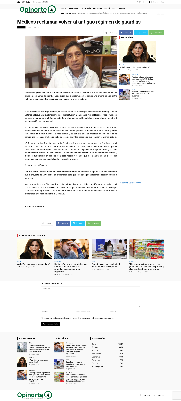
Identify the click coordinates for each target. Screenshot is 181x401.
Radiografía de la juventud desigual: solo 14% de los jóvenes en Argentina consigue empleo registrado (143, 80)
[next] (162, 13)
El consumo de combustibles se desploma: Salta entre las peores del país (104, 13)
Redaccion (122, 70)
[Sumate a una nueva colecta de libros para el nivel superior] (124, 94)
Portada (121, 64)
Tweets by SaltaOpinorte (130, 183)
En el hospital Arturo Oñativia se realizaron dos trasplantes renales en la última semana (39, 348)
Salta (133, 89)
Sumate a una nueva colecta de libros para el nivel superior (143, 94)
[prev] (158, 13)
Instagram (160, 395)
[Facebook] (137, 2)
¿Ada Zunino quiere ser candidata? (134, 67)
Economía (132, 261)
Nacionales (135, 74)
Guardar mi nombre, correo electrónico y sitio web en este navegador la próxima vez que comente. (79, 318)
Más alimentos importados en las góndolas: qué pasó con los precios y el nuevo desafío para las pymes (146, 266)
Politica (21, 27)
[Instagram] (140, 2)
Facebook (146, 395)
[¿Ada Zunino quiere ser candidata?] (137, 51)
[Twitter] (143, 2)
